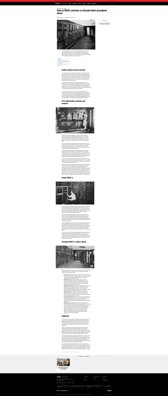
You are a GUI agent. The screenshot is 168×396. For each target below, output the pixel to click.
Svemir (70, 3)
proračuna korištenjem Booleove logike (76, 215)
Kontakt (94, 378)
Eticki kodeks (73, 394)
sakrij (61, 59)
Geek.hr (85, 378)
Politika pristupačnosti (83, 394)
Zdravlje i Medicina (105, 380)
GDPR (70, 394)
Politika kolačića (78, 394)
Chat (71, 0)
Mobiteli (63, 0)
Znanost (59, 0)
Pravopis (66, 0)
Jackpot (74, 0)
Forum (69, 0)
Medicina (88, 3)
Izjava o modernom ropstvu (65, 394)
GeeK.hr (57, 0)
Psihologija (104, 379)
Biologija (84, 3)
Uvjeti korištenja (89, 394)
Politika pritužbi (59, 394)
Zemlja (79, 3)
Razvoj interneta (79, 92)
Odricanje (94, 379)
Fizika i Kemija (94, 3)
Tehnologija (75, 3)
